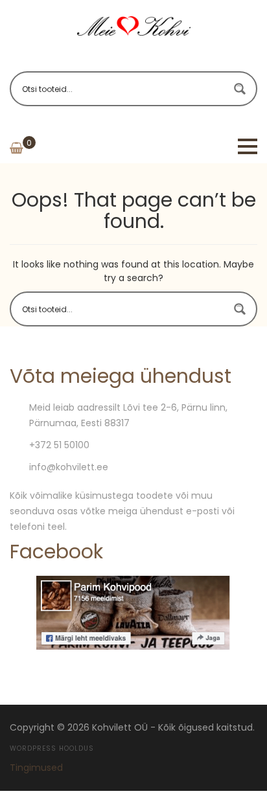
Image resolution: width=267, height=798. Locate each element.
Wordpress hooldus (52, 748)
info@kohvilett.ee (68, 467)
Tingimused (36, 767)
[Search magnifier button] (239, 88)
